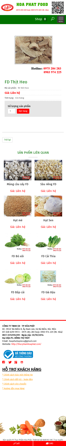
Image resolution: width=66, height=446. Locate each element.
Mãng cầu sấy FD (17, 184)
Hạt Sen (48, 220)
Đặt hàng (23, 111)
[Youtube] (23, 362)
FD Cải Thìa (48, 256)
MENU (60, 19)
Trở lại (7, 139)
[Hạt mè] (17, 206)
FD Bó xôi (18, 256)
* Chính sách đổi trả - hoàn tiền (17, 379)
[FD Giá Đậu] (48, 278)
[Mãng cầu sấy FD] (17, 170)
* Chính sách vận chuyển (14, 384)
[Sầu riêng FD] (48, 170)
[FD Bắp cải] (17, 278)
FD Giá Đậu (48, 292)
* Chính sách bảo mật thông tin (17, 375)
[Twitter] (11, 362)
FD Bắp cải (17, 292)
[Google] (17, 362)
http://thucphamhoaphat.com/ (26, 344)
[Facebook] (5, 362)
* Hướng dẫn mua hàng (13, 388)
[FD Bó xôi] (17, 242)
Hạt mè (17, 220)
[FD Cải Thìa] (48, 242)
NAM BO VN (47, 440)
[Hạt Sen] (48, 206)
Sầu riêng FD (48, 184)
